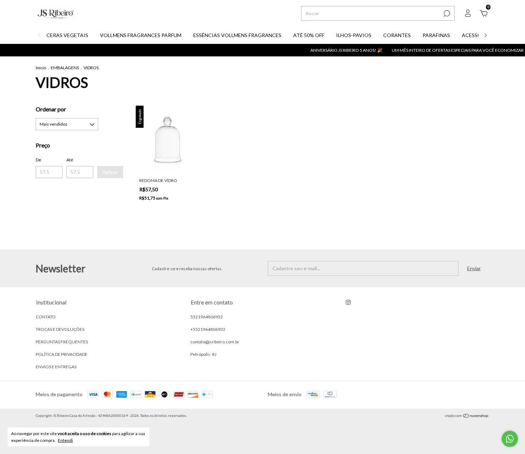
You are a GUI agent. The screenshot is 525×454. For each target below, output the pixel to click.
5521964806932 (206, 316)
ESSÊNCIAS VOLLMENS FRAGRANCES (237, 35)
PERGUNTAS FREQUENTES (62, 341)
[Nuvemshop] (467, 416)
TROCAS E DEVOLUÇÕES (60, 329)
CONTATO (46, 316)
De (38, 159)
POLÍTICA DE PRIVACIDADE (62, 354)
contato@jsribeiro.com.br (214, 341)
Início (41, 67)
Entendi (65, 440)
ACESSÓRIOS (478, 35)
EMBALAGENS (65, 67)
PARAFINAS (436, 35)
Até (69, 159)
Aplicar (110, 172)
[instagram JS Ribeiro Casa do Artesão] (348, 302)
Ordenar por (51, 109)
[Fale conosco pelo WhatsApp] (510, 439)
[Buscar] (446, 13)
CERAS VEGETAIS (67, 35)
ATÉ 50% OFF (308, 35)
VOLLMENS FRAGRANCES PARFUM (140, 35)
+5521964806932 (207, 329)
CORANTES (397, 35)
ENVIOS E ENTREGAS (56, 366)
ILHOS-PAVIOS (353, 35)
